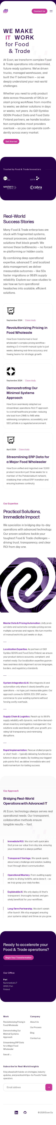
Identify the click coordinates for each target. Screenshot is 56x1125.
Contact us (35, 1038)
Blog (32, 1032)
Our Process (35, 1027)
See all (7, 1054)
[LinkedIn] (16, 1112)
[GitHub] (25, 1112)
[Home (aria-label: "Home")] (5, 11)
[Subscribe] (48, 1087)
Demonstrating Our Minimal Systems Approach (12, 1033)
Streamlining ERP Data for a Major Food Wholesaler (13, 1045)
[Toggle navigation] (51, 11)
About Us (34, 1022)
